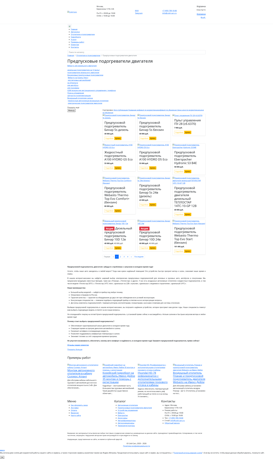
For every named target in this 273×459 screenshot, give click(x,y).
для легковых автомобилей (79, 80)
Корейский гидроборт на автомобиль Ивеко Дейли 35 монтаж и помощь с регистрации (119, 377)
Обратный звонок (172, 423)
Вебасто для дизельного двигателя (82, 66)
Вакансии (75, 413)
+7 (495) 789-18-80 (169, 10)
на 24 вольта (72, 83)
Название (152, 110)
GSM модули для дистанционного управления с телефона (91, 90)
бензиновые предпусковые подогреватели (85, 75)
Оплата (74, 410)
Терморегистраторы (126, 425)
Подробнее (109, 138)
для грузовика (73, 88)
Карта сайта (76, 415)
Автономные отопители (128, 405)
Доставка (74, 408)
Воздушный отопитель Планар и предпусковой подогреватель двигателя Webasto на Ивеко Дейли (189, 377)
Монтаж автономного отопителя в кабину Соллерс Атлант (81, 373)
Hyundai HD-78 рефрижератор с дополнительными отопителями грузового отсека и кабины (153, 379)
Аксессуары (122, 418)
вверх (2, 450)
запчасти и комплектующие (79, 95)
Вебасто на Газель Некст (78, 77)
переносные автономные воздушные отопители (88, 101)
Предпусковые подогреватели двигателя (135, 408)
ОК (2, 457)
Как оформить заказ (79, 405)
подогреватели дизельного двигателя (83, 72)
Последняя (138, 256)
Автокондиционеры (126, 423)
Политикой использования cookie (188, 453)
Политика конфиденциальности (136, 446)
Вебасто (121, 413)
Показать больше (74, 349)
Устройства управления (128, 410)
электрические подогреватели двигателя (85, 103)
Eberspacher (123, 415)
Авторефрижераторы (127, 420)
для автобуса (72, 85)
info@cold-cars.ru (169, 13)
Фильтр (71, 110)
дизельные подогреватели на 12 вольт (83, 70)
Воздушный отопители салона (80, 98)
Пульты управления (75, 93)
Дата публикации (120, 110)
